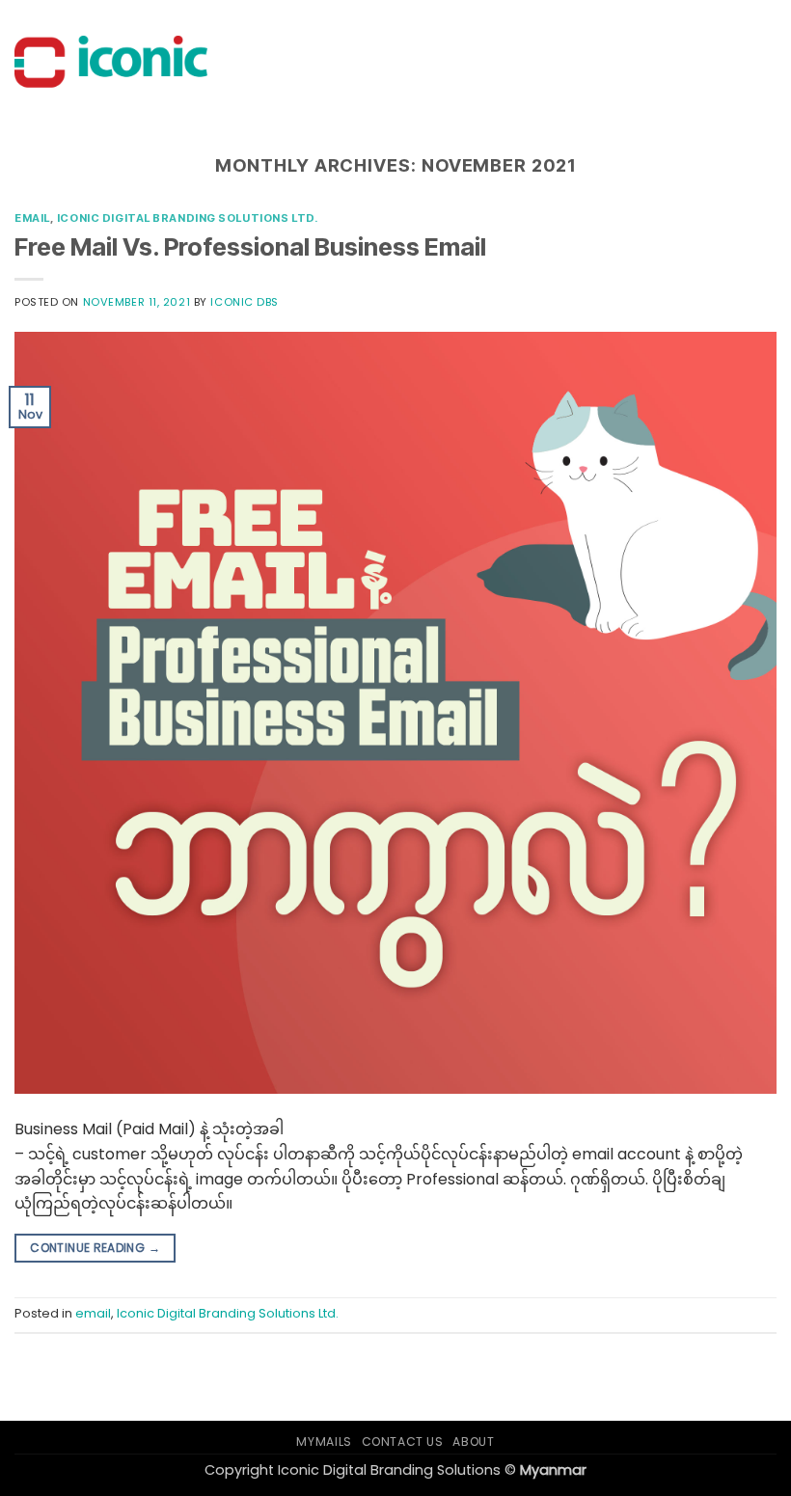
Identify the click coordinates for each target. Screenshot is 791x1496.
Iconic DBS (244, 302)
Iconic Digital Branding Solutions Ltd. (187, 218)
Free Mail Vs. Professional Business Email (250, 246)
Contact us (403, 1441)
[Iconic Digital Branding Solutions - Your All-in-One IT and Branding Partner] (110, 63)
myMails (323, 1441)
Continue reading (95, 1247)
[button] (759, 62)
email (32, 218)
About (473, 1441)
